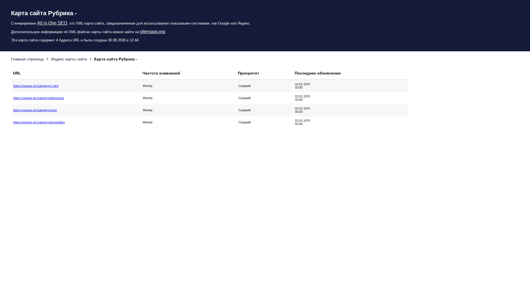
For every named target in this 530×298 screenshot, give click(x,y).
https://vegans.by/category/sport (35, 110)
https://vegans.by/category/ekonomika (39, 122)
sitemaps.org (152, 31)
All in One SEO (52, 23)
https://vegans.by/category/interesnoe (38, 98)
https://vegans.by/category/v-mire (36, 85)
